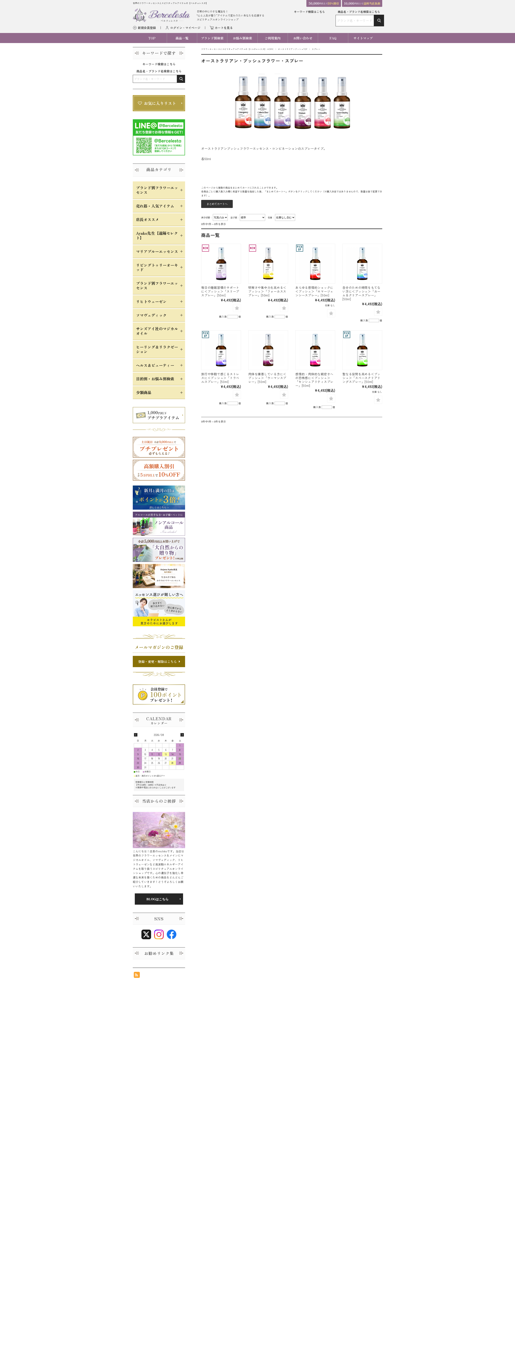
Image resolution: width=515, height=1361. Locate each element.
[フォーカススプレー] (268, 263)
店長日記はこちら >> (159, 899)
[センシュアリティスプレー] (315, 350)
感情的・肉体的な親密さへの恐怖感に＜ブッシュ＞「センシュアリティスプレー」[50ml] (314, 380)
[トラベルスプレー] (221, 350)
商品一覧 (182, 38)
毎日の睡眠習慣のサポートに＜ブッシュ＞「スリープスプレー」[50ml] (220, 291)
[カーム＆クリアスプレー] (362, 263)
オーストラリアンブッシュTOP (292, 49)
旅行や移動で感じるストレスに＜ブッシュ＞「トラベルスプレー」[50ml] (220, 378)
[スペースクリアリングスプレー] (362, 350)
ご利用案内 (273, 38)
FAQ (333, 38)
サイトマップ (363, 38)
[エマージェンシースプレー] (315, 263)
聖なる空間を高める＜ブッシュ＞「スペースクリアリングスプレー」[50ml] (361, 378)
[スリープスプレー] (221, 263)
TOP (152, 38)
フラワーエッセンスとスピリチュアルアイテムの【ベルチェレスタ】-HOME (237, 49)
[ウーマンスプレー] (268, 350)
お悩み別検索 (242, 38)
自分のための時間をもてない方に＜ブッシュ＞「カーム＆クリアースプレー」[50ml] (361, 293)
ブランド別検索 (212, 38)
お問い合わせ (302, 38)
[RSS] (137, 975)
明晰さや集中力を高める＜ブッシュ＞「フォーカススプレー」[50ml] (267, 291)
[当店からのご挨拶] (159, 830)
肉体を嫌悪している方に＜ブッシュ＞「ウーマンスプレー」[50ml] (267, 378)
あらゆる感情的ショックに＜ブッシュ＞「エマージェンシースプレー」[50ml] (314, 291)
